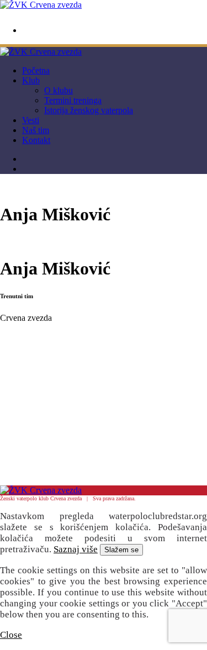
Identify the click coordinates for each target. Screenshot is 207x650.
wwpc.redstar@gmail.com (56, 31)
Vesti (30, 120)
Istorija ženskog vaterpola (88, 110)
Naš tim (35, 130)
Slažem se (121, 550)
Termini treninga (73, 100)
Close (11, 635)
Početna (36, 70)
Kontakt (36, 140)
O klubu (58, 90)
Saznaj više (76, 549)
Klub (31, 80)
